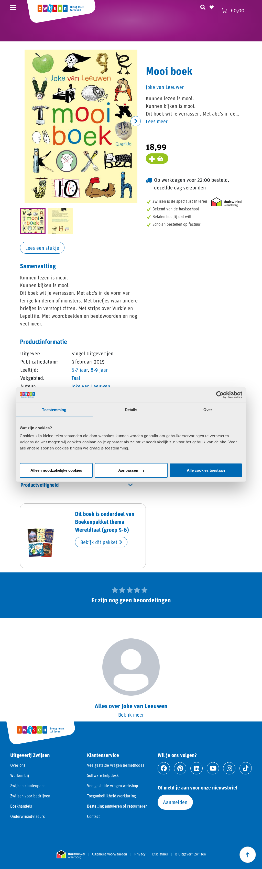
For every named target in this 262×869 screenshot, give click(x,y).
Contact (93, 816)
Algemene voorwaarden (109, 854)
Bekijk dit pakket (99, 542)
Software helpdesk (103, 775)
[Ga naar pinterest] (180, 768)
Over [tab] (207, 409)
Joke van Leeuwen (90, 386)
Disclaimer (160, 854)
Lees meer (157, 121)
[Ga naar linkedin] (196, 768)
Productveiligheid (39, 484)
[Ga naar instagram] (229, 768)
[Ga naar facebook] (164, 768)
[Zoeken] (202, 6)
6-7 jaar (79, 369)
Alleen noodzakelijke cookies (56, 470)
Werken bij (19, 775)
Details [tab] (131, 409)
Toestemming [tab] (54, 409)
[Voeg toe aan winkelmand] (157, 158)
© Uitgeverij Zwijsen (190, 854)
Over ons (17, 765)
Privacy (140, 854)
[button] (135, 121)
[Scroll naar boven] (247, 855)
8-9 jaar (99, 369)
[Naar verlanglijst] (212, 6)
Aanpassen (128, 470)
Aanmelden (175, 802)
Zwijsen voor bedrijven (30, 795)
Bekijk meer (131, 714)
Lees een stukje (42, 247)
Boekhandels (21, 806)
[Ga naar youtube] (213, 768)
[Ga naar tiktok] (245, 768)
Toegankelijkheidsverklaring (111, 795)
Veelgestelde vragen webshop (112, 785)
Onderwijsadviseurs (27, 816)
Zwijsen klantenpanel (28, 785)
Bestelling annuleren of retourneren (117, 806)
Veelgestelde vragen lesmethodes (115, 765)
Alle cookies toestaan (206, 470)
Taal (75, 378)
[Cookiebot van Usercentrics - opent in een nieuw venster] (220, 395)
